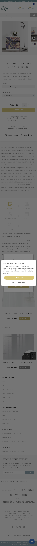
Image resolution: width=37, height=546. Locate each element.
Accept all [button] (19, 277)
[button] (18, 282)
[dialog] (18, 273)
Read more (6, 273)
